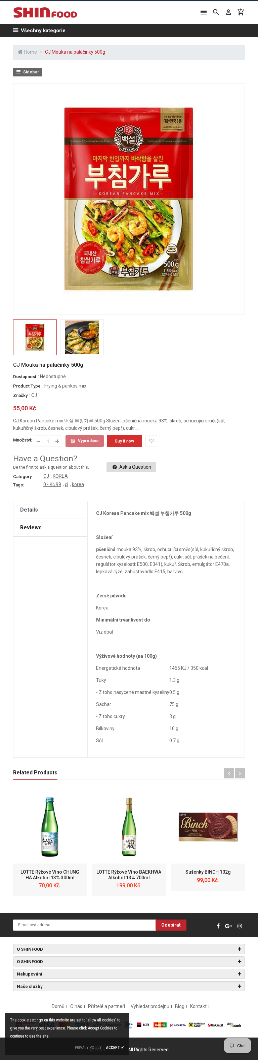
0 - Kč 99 (52, 484)
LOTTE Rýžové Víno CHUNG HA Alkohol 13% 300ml (49, 874)
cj (66, 484)
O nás (76, 1006)
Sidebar (30, 71)
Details (29, 510)
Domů (58, 1006)
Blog (179, 1006)
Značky (20, 395)
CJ (34, 395)
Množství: (22, 440)
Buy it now (124, 441)
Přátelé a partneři (106, 1006)
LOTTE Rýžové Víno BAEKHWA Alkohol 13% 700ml (128, 874)
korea (78, 484)
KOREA (60, 476)
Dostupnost (24, 376)
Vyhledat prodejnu (150, 1006)
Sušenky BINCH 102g (208, 872)
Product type (27, 386)
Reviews (31, 527)
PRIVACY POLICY (88, 1047)
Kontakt (198, 1006)
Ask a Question (134, 467)
